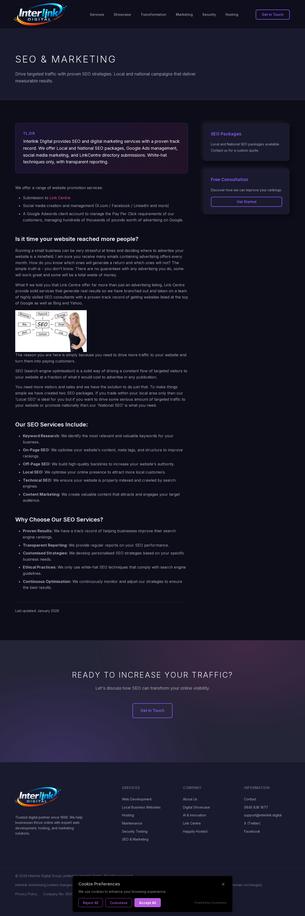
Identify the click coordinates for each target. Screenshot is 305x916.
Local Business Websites (141, 807)
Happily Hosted (195, 831)
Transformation (153, 14)
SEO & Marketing (135, 839)
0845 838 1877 (256, 807)
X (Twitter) (252, 823)
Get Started (246, 202)
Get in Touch (273, 14)
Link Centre (60, 197)
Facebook (252, 831)
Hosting (231, 14)
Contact (250, 799)
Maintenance (132, 823)
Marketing (184, 14)
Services (97, 14)
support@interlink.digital (263, 815)
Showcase (122, 14)
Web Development (137, 799)
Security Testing (134, 831)
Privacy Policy (26, 894)
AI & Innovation (194, 815)
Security (209, 14)
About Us (190, 799)
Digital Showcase (196, 807)
